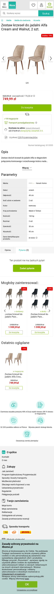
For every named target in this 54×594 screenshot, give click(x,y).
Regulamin (6, 491)
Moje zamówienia (9, 509)
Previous (4, 310)
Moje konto (7, 506)
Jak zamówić (8, 471)
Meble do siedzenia (22, 20)
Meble (8, 20)
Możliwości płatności (11, 481)
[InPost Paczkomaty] (5, 532)
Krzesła (37, 20)
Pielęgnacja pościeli (10, 494)
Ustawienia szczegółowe (27, 590)
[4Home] (3, 20)
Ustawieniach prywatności (13, 574)
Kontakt (5, 457)
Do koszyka (27, 107)
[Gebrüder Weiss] (14, 532)
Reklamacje (7, 512)
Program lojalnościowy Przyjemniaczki (19, 475)
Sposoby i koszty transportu (14, 478)
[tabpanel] (27, 58)
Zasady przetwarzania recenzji (15, 519)
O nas (4, 460)
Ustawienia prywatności (12, 488)
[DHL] (25, 532)
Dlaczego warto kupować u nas (16, 485)
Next (49, 310)
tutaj (27, 578)
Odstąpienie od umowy (12, 515)
